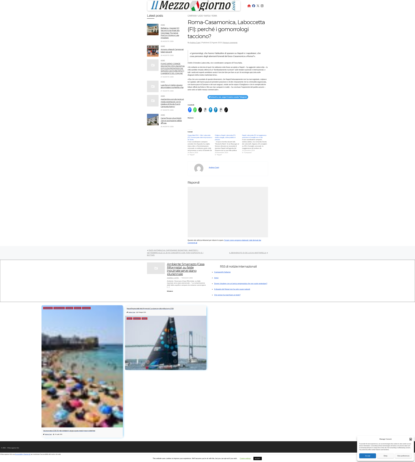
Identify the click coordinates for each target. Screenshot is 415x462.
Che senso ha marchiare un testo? (227, 295)
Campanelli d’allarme (222, 272)
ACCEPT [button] (257, 458)
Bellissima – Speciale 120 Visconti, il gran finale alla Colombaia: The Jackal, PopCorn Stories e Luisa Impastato (170, 33)
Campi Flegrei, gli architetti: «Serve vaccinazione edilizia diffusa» (171, 120)
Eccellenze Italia (59, 308)
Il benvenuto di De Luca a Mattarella (247, 253)
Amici (216, 278)
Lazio (200, 16)
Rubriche (77, 308)
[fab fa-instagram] (262, 6)
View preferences (403, 456)
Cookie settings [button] (245, 458)
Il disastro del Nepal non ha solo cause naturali (232, 289)
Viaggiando (86, 308)
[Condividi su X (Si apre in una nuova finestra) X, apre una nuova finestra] (200, 109)
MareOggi (69, 308)
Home (163, 25)
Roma (214, 16)
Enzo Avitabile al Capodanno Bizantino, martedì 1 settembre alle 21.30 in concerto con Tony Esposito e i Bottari (175, 252)
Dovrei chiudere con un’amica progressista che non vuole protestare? (240, 284)
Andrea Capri (195, 43)
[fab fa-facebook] (253, 6)
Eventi (129, 318)
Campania (192, 16)
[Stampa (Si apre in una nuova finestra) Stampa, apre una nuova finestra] (205, 109)
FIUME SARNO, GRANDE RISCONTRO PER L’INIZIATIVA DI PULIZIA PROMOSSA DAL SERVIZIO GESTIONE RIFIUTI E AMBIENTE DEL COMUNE (172, 68)
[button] (411, 439)
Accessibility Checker (22, 454)
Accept (367, 456)
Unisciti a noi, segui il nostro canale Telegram (229, 97)
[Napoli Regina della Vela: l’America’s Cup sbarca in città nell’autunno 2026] (165, 343)
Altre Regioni (48, 308)
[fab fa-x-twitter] (257, 6)
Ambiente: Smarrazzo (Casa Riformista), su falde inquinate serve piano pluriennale (185, 269)
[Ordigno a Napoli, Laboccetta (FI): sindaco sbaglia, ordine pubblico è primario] (228, 145)
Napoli (207, 16)
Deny (385, 456)
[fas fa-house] (249, 6)
